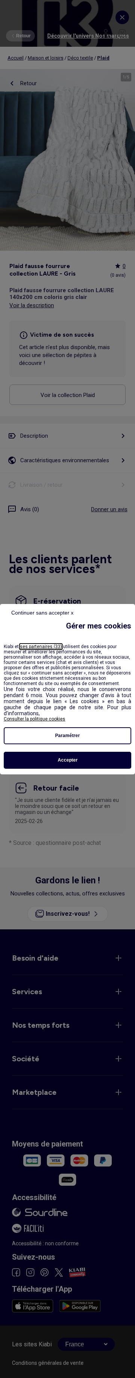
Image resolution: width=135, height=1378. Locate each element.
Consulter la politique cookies (34, 719)
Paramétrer (67, 735)
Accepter (68, 760)
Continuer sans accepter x (42, 613)
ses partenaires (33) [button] (41, 646)
